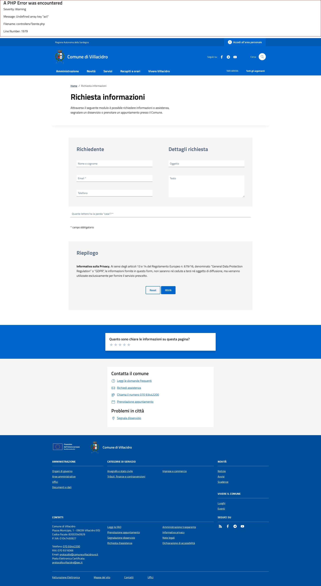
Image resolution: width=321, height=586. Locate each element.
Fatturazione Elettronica (66, 577)
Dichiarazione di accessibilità (179, 543)
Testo (173, 178)
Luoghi (221, 503)
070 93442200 (71, 546)
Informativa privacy (174, 532)
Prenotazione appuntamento (123, 532)
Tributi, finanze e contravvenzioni (126, 476)
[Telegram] (227, 56)
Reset (153, 290)
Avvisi (221, 476)
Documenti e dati (62, 487)
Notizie (222, 471)
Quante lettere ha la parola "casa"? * (92, 214)
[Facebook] (220, 56)
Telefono (82, 193)
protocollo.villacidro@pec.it (67, 562)
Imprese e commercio (175, 471)
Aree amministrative (64, 476)
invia (168, 290)
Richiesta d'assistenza (119, 543)
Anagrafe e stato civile (120, 471)
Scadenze (223, 482)
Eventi (221, 509)
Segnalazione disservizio (121, 538)
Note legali (169, 538)
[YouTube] (233, 56)
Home (74, 86)
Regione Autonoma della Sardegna (72, 42)
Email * (82, 178)
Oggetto (174, 164)
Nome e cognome (87, 164)
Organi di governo (62, 471)
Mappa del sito (102, 577)
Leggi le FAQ (114, 527)
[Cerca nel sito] (262, 56)
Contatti (129, 577)
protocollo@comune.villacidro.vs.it (79, 554)
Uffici (55, 482)
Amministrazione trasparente (179, 527)
